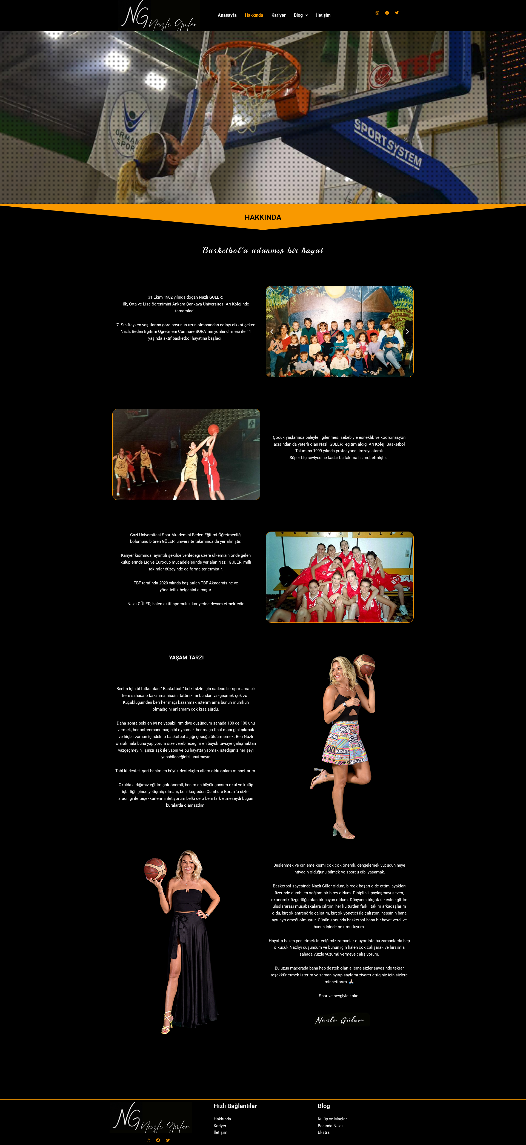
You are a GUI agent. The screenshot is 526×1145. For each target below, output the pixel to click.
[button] (301, 15)
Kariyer (278, 15)
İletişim (323, 15)
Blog (298, 15)
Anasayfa (227, 15)
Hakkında (254, 15)
